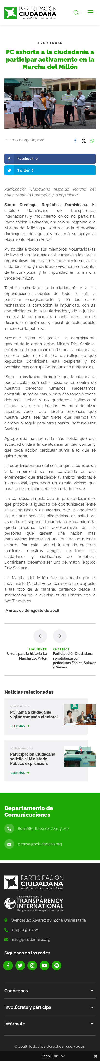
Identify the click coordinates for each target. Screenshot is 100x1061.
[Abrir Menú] (90, 12)
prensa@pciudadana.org (40, 844)
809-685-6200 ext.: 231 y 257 (43, 828)
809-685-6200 (25, 930)
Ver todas (51, 43)
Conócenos (16, 990)
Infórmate (14, 1023)
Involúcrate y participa (27, 1007)
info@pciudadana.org (31, 939)
